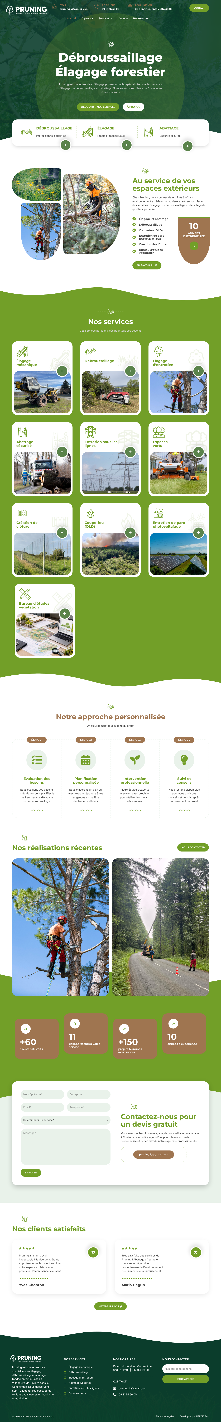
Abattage (169, 128)
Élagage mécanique (26, 363)
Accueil (71, 18)
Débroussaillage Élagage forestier (110, 64)
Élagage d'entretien (163, 363)
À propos (88, 18)
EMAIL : (64, 5)
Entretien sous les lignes (101, 444)
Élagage (105, 128)
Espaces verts (160, 444)
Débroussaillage (54, 128)
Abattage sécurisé (24, 444)
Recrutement (142, 18)
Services (104, 18)
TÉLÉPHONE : (109, 5)
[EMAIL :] (54, 6)
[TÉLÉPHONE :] (96, 6)
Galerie (123, 18)
